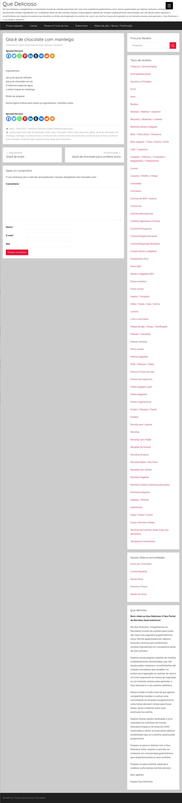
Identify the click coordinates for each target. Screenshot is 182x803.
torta (58, 139)
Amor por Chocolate (140, 564)
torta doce (65, 139)
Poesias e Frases (138, 586)
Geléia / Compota (139, 296)
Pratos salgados (14, 25)
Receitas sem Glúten (141, 469)
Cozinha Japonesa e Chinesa (145, 221)
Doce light (135, 266)
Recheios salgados (140, 492)
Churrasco (135, 191)
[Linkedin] (30, 55)
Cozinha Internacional (141, 213)
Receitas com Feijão (140, 439)
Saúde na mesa (138, 594)
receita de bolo (50, 136)
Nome (10, 227)
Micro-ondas (137, 349)
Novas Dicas (136, 579)
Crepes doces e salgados (143, 251)
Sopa (52, 139)
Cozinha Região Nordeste (143, 236)
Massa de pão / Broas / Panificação (113, 25)
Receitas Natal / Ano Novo (144, 462)
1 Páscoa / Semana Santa (143, 66)
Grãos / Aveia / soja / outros (145, 304)
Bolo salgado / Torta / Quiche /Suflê (149, 141)
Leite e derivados (139, 319)
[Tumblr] (35, 55)
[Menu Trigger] (169, 5)
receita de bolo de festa (97, 136)
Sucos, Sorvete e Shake (142, 522)
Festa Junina (136, 289)
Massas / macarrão (140, 334)
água (19, 132)
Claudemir (57, 45)
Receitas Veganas (139, 477)
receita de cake (27, 139)
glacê (92, 132)
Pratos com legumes (141, 379)
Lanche (134, 311)
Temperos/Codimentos (142, 541)
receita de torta (42, 139)
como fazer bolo (81, 132)
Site (8, 243)
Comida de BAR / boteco (143, 198)
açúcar (13, 132)
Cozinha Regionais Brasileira (145, 243)
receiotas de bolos (33, 136)
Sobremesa (81, 25)
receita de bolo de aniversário (71, 136)
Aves (132, 96)
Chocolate (61, 132)
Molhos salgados (139, 356)
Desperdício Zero (139, 258)
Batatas (134, 104)
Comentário (13, 184)
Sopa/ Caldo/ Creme (141, 514)
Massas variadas (138, 341)
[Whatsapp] (19, 55)
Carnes (33, 25)
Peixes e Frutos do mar (56, 25)
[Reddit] (46, 55)
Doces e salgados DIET (142, 273)
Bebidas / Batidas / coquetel (145, 111)
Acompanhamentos (140, 74)
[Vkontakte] (41, 55)
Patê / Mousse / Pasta (142, 364)
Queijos (134, 417)
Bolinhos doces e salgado (143, 126)
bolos (47, 132)
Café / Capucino (139, 149)
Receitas (134, 432)
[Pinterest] (25, 55)
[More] (52, 55)
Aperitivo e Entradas (140, 81)
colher (70, 132)
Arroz (133, 89)
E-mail (10, 235)
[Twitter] (14, 55)
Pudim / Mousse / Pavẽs (143, 409)
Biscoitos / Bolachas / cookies (146, 119)
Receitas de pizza (139, 454)
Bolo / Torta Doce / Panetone (23, 129)
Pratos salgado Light (141, 386)
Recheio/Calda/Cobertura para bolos (55, 129)
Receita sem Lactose (141, 424)
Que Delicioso (20, 3)
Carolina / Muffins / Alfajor (144, 176)
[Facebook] (8, 55)
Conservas (135, 206)
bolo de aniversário (36, 132)
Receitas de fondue (140, 447)
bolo (24, 132)
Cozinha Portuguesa (140, 228)
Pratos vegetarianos (140, 402)
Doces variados (138, 281)
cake (53, 132)
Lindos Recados (138, 571)
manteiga (19, 136)
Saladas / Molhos (139, 499)
